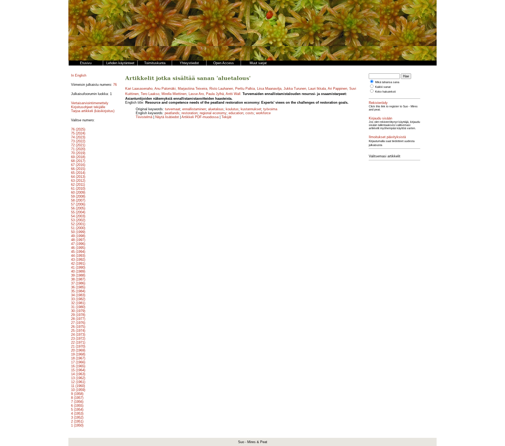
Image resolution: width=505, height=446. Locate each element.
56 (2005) (78, 208)
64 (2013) (78, 177)
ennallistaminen (194, 109)
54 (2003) (78, 216)
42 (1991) (78, 263)
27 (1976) (78, 323)
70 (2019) (78, 153)
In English (78, 75)
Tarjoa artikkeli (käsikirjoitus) (92, 111)
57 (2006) (78, 204)
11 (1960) (78, 386)
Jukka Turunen (295, 89)
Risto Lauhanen (221, 89)
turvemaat (172, 109)
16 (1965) (78, 366)
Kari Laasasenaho (139, 89)
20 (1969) (78, 350)
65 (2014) (78, 173)
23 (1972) (78, 338)
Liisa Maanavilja (269, 89)
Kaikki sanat (383, 86)
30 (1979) (78, 311)
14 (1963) (78, 374)
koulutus (232, 109)
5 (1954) (77, 410)
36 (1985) (78, 287)
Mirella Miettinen (173, 94)
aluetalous (216, 109)
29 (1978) (78, 315)
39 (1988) (78, 275)
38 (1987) (78, 279)
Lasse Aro (196, 94)
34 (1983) (78, 295)
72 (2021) (78, 145)
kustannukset (251, 109)
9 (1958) (77, 394)
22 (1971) (78, 342)
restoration (189, 113)
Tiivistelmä (144, 117)
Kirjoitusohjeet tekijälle (88, 107)
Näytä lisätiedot (167, 117)
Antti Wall (233, 94)
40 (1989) (78, 271)
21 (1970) (78, 346)
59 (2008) (78, 196)
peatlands (172, 113)
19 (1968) (78, 354)
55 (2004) (78, 212)
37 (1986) (78, 283)
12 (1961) (78, 382)
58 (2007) (78, 200)
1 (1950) (77, 425)
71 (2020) (78, 149)
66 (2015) (78, 169)
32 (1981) (78, 303)
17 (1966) (78, 362)
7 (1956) (77, 402)
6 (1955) (77, 406)
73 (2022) (78, 141)
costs (249, 113)
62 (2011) (78, 185)
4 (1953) (77, 413)
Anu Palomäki (165, 89)
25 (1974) (78, 331)
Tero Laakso (150, 94)
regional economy (213, 113)
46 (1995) (78, 248)
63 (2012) (78, 181)
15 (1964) (78, 370)
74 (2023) (78, 137)
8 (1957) (77, 398)
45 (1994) (78, 252)
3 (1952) (77, 417)
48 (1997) (78, 240)
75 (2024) (78, 133)
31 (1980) (78, 307)
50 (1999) (78, 232)
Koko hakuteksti (385, 91)
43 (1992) (78, 260)
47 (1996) (78, 244)
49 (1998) (78, 236)
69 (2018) (78, 157)
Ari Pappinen (337, 89)
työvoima (270, 109)
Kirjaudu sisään (380, 118)
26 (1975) (78, 327)
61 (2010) (78, 189)
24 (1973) (78, 335)
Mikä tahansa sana (387, 82)
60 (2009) (78, 192)
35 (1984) (78, 291)
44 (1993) (78, 256)
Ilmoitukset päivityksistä (387, 137)
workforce (263, 113)
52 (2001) (78, 224)
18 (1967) (78, 358)
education (236, 113)
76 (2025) (78, 129)
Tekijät (226, 117)
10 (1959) (78, 390)
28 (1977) (78, 319)
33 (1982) (78, 299)
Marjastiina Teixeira (192, 89)
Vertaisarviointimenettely (89, 103)
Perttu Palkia (245, 89)
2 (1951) (77, 421)
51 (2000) (78, 228)
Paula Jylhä (215, 94)
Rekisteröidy (378, 103)
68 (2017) (78, 161)
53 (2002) (78, 220)
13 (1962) (78, 378)
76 (115, 85)
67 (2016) (78, 165)
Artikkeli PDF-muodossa (200, 117)
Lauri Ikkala (317, 89)
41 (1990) (78, 267)
